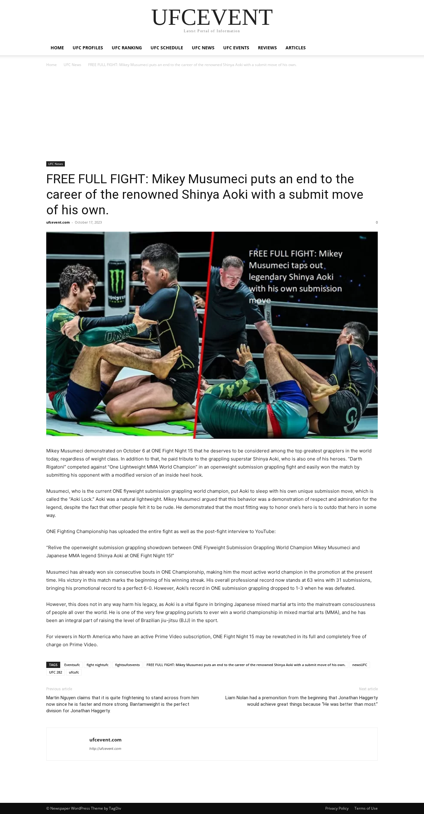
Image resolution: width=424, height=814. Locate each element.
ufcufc (74, 672)
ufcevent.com (58, 222)
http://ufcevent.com (105, 748)
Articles (296, 48)
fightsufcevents (127, 664)
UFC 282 (55, 672)
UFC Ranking (127, 48)
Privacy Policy (337, 808)
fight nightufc (97, 664)
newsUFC (359, 664)
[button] (370, 48)
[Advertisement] (212, 114)
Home (57, 48)
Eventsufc (72, 664)
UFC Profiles (88, 48)
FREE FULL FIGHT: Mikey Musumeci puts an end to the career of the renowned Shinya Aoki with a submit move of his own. (204, 194)
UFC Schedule (167, 48)
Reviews (267, 48)
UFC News (203, 48)
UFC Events (236, 48)
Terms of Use (366, 808)
